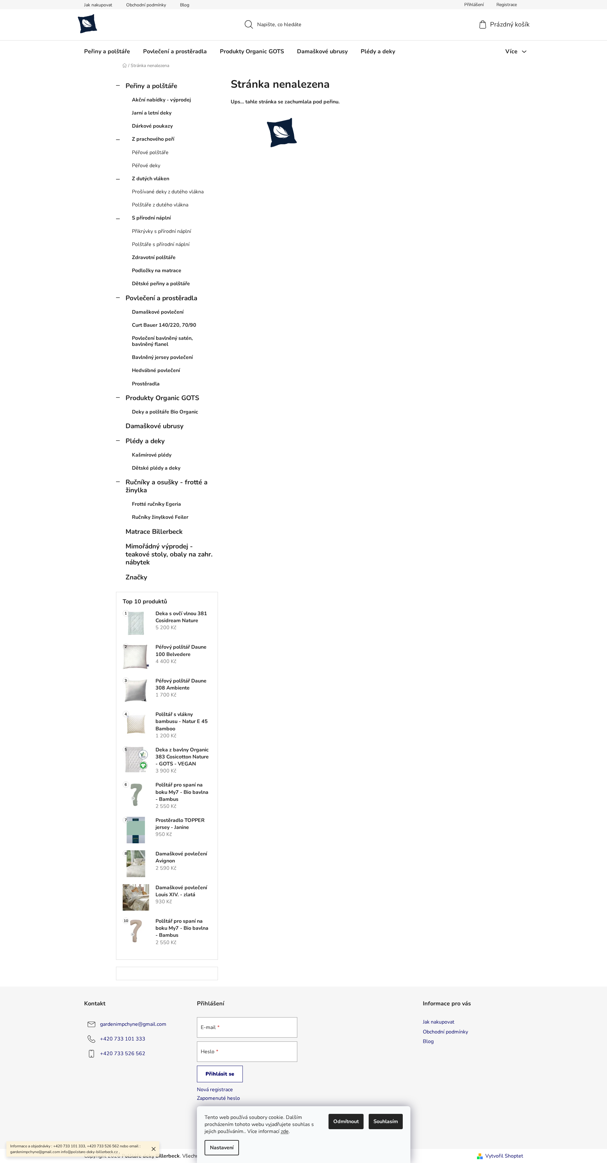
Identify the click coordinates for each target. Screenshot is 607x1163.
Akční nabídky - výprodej (161, 99)
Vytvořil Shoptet (504, 1155)
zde (285, 1131)
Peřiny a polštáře (151, 85)
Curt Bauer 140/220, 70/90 (164, 325)
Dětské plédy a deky (156, 468)
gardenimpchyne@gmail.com (133, 1024)
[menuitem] (107, 51)
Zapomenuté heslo (218, 1098)
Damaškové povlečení (158, 312)
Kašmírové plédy (151, 454)
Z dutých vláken (150, 178)
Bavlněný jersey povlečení (162, 357)
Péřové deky (146, 165)
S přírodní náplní (151, 217)
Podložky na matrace (156, 270)
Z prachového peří (153, 139)
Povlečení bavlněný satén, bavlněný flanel (162, 341)
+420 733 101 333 (122, 1038)
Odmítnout (346, 1121)
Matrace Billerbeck (154, 531)
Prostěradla (146, 383)
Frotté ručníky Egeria (156, 504)
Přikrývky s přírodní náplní (161, 231)
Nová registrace (215, 1089)
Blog (184, 5)
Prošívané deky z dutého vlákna (168, 191)
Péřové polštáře (150, 152)
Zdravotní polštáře (154, 257)
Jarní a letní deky (151, 112)
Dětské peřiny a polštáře (161, 283)
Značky (136, 577)
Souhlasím (385, 1121)
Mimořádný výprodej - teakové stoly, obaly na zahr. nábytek (169, 554)
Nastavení (222, 1147)
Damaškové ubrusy (155, 425)
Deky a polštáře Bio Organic (165, 411)
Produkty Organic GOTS (162, 397)
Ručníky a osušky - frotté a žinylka (166, 486)
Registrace (506, 5)
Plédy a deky (145, 440)
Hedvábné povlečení (156, 370)
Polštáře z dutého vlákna (160, 204)
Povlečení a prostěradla (161, 298)
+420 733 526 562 (122, 1053)
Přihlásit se (220, 1073)
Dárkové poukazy (152, 126)
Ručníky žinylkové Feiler (160, 517)
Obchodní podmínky (146, 5)
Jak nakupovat (98, 5)
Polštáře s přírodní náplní (161, 244)
